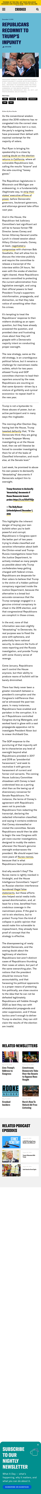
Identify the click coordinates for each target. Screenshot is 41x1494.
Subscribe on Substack (17, 1487)
